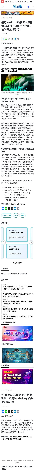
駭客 (23, 215)
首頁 (4, 18)
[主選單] (2, 7)
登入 (12, 273)
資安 (11, 18)
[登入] (28, 7)
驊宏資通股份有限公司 (15, 253)
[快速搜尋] (33, 7)
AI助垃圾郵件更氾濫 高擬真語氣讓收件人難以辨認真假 (16, 70)
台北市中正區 (13, 247)
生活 (7, 18)
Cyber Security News (17, 204)
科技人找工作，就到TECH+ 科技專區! (18, 1)
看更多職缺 (17, 263)
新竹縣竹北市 (13, 230)
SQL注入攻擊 (7, 215)
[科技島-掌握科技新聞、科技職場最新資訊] (17, 6)
